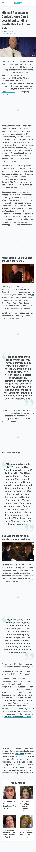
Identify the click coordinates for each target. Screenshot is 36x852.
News (3, 9)
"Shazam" (16, 303)
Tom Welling (14, 83)
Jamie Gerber (8, 31)
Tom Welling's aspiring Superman (17, 717)
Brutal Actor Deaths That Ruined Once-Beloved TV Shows (25, 806)
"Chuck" (5, 303)
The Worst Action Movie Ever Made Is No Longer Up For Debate (26, 833)
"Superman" (19, 754)
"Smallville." (17, 72)
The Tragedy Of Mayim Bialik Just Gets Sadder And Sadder (9, 805)
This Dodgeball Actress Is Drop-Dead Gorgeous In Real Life (9, 833)
